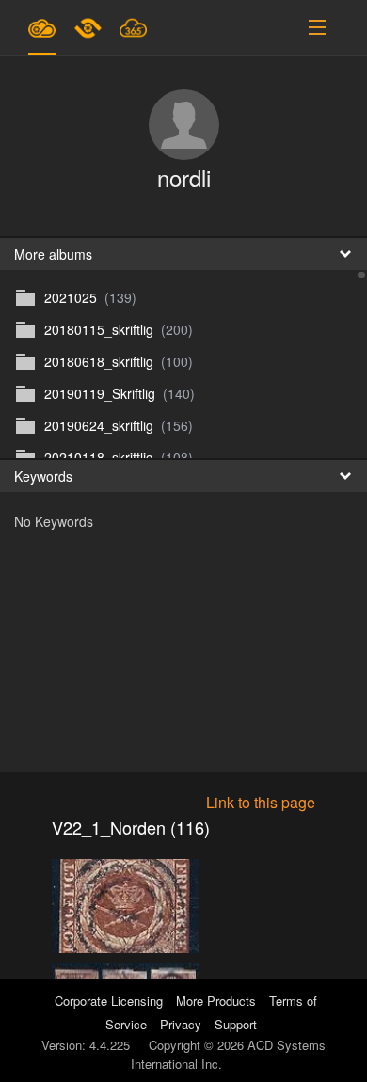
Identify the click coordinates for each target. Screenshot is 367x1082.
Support (236, 1024)
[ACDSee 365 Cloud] (133, 27)
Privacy (180, 1024)
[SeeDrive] (42, 27)
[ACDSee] (89, 27)
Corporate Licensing (111, 1001)
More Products (216, 1001)
